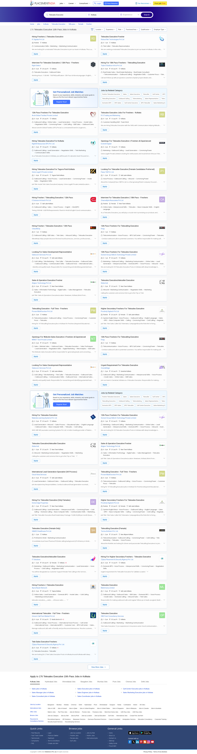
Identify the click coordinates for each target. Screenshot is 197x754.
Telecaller (146, 94)
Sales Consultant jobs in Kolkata (43, 696)
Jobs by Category (53, 715)
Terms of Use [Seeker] (160, 752)
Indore (135, 704)
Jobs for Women (75, 712)
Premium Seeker (53, 735)
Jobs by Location (87, 715)
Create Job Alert (53, 743)
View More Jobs (97, 667)
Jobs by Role (75, 715)
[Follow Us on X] (133, 742)
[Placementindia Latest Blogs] (145, 742)
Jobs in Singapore (118, 708)
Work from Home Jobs (111, 712)
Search (147, 15)
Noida (119, 704)
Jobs (62, 3)
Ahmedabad (103, 704)
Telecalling (165, 98)
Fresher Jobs (86, 712)
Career (71, 3)
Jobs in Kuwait (62, 708)
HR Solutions (66, 719)
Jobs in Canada (144, 708)
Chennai (73, 704)
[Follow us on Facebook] (130, 742)
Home (111, 733)
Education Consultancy (145, 719)
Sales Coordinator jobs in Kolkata (89, 696)
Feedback (51, 738)
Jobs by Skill (65, 715)
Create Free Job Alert (136, 715)
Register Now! (61, 102)
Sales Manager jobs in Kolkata (43, 692)
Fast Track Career (37, 735)
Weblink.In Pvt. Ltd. (51, 752)
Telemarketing (137, 98)
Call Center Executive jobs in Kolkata (136, 689)
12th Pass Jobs (125, 712)
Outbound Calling (124, 98)
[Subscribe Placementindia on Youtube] (152, 742)
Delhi (80, 704)
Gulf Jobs (111, 715)
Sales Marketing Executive (161, 103)
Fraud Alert (112, 746)
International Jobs (121, 715)
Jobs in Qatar (73, 708)
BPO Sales (118, 103)
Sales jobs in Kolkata (39, 689)
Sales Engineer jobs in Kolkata (88, 692)
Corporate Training (160, 719)
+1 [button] (58, 648)
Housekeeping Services (72, 721)
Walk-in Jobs (52, 712)
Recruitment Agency (54, 719)
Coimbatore (127, 704)
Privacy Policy (148, 752)
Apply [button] (36, 54)
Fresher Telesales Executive (111, 94)
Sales (125, 94)
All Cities (142, 704)
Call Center (155, 94)
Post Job (160, 3)
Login (98, 3)
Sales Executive (135, 94)
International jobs (92, 738)
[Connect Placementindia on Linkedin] (137, 742)
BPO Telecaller (145, 103)
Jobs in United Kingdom (87, 708)
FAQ (32, 743)
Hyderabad (87, 704)
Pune (95, 704)
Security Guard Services (55, 721)
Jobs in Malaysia (131, 708)
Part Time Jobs (62, 712)
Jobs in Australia (156, 708)
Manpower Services (79, 719)
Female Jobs (74, 738)
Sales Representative (151, 98)
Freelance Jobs (97, 712)
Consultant (84, 3)
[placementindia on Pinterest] (141, 742)
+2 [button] (63, 619)
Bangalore (51, 704)
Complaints (35, 741)
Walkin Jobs (91, 735)
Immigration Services (129, 719)
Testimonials (35, 738)
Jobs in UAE (51, 708)
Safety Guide (113, 743)
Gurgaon (112, 704)
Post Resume (112, 3)
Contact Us (112, 738)
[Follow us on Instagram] (148, 742)
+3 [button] (66, 563)
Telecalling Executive (108, 98)
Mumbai (59, 704)
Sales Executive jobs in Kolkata (88, 689)
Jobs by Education (100, 715)
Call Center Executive (131, 103)
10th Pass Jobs (137, 712)
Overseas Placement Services (97, 719)
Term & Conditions (54, 741)
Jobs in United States (103, 708)
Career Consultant (114, 719)
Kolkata (66, 704)
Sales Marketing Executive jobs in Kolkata (138, 692)
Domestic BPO (106, 103)
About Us (112, 735)
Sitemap (111, 741)
